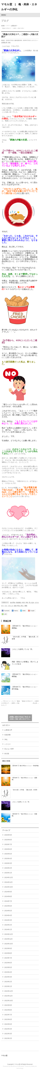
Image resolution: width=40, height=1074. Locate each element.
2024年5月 (8, 911)
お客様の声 (4, 42)
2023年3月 (8, 977)
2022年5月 (8, 1024)
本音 (23, 602)
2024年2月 (8, 925)
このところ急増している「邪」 (23, 649)
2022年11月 (8, 996)
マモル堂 (17, 1064)
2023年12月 (8, 934)
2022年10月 (8, 1000)
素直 (26, 605)
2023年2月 (8, 981)
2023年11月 (8, 939)
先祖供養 (7, 735)
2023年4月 (8, 972)
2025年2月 (8, 868)
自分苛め (12, 602)
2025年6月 (8, 849)
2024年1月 (8, 929)
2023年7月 (8, 958)
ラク (6, 605)
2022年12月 (8, 991)
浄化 (9, 42)
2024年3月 (8, 920)
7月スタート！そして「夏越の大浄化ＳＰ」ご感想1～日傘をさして (10, 703)
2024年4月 (8, 915)
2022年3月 (8, 1034)
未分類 (6, 753)
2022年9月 (8, 1005)
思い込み (31, 602)
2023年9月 (8, 948)
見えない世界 (9, 749)
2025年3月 (8, 863)
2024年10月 (8, 887)
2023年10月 (8, 944)
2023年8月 (8, 953)
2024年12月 (8, 877)
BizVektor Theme (24, 1066)
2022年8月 (8, 1010)
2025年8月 (8, 840)
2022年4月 (8, 1029)
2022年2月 (8, 1038)
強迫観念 (18, 602)
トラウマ (7, 744)
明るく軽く (20, 605)
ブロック (10, 605)
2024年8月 (8, 896)
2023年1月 (8, 986)
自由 (15, 605)
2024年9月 (8, 892)
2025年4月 (8, 858)
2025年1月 (8, 873)
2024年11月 (8, 882)
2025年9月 (8, 835)
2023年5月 (8, 967)
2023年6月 (8, 963)
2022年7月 (8, 1015)
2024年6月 (8, 906)
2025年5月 (8, 854)
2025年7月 (8, 844)
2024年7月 (8, 901)
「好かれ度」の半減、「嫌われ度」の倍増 (24, 790)
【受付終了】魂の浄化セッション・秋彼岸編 (25, 765)
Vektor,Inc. (34, 1066)
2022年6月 (8, 1019)
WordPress (13, 1066)
